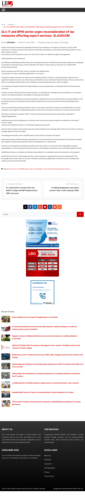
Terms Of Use (49, 476)
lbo (8, 169)
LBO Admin (11, 42)
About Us (47, 455)
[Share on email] (54, 207)
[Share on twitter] (25, 207)
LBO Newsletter (49, 468)
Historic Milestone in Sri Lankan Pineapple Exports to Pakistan (35, 317)
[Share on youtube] (45, 207)
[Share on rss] (59, 207)
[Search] (80, 214)
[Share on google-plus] (40, 207)
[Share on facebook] (30, 207)
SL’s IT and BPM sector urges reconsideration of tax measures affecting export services (42, 169)
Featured (49, 42)
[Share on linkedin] (35, 207)
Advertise (47, 460)
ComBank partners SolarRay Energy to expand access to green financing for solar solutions (45, 383)
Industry (56, 42)
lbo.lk (12, 169)
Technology (64, 42)
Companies (10, 24)
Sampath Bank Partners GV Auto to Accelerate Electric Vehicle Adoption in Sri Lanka (42, 392)
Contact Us (48, 464)
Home (3, 24)
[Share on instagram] (50, 207)
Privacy (46, 472)
